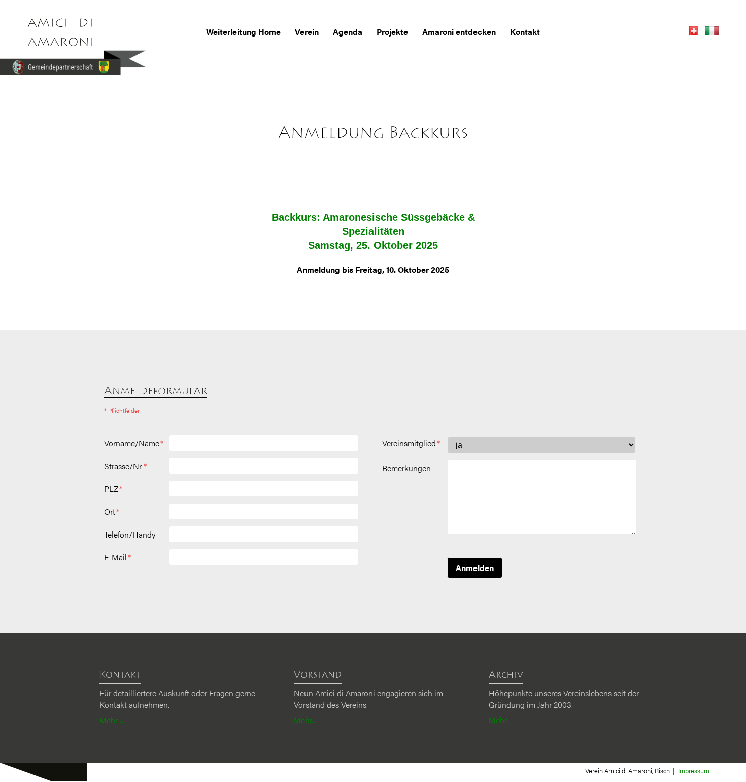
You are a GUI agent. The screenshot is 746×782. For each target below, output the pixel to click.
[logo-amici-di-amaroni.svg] (59, 32)
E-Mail (117, 557)
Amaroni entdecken (459, 32)
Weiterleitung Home (243, 32)
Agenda (347, 32)
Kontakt (525, 32)
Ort (111, 511)
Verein (307, 32)
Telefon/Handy (129, 534)
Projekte (392, 32)
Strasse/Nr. (125, 466)
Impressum (693, 770)
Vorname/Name (133, 443)
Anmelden (475, 568)
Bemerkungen (406, 468)
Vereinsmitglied (411, 443)
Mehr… (111, 720)
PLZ (113, 488)
